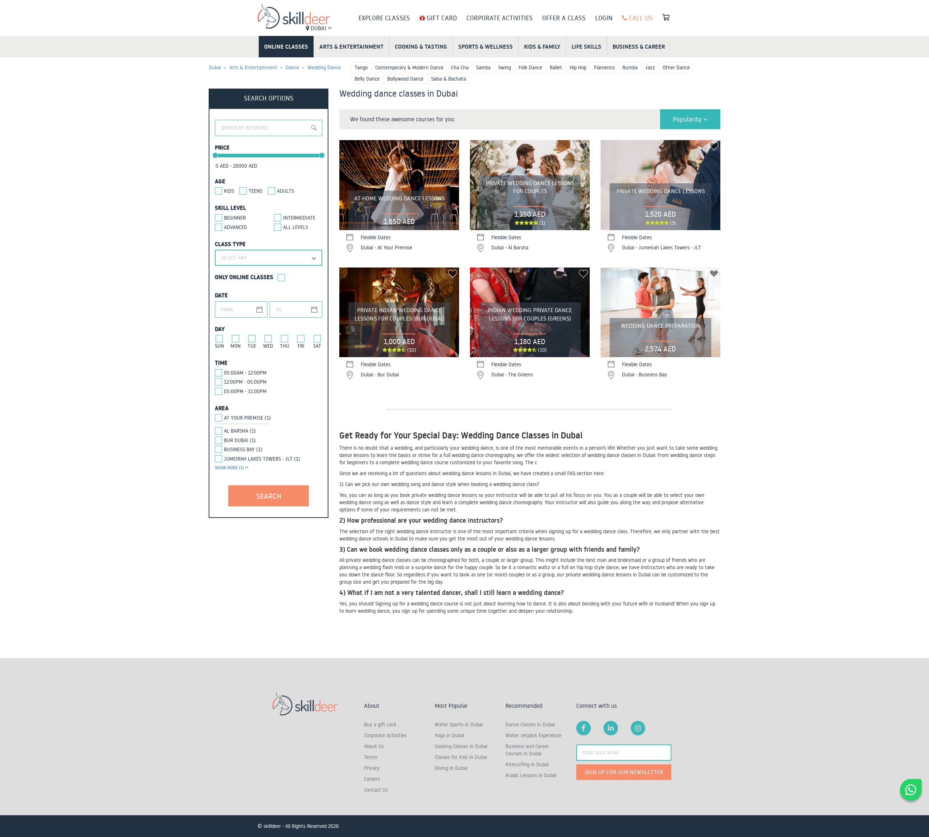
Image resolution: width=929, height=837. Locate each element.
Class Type (230, 244)
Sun (219, 346)
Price (222, 147)
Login (604, 17)
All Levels (295, 227)
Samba (483, 67)
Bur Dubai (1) (240, 440)
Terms (370, 757)
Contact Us (376, 790)
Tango (361, 67)
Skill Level (230, 208)
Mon (235, 346)
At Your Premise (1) (247, 418)
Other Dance (676, 67)
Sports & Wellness (485, 46)
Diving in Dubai (451, 768)
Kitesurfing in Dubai (527, 764)
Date (221, 295)
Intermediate (299, 218)
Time (221, 363)
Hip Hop (578, 67)
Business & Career (639, 46)
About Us (374, 746)
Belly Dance (367, 78)
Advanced (235, 227)
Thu (284, 346)
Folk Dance (530, 67)
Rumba (630, 67)
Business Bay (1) (243, 449)
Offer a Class (564, 17)
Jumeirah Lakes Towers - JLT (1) (262, 459)
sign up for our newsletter (624, 772)
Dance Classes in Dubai (530, 724)
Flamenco (604, 67)
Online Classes (286, 46)
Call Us (640, 17)
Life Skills (586, 46)
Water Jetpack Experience (533, 735)
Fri (301, 346)
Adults (285, 191)
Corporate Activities (499, 17)
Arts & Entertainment (351, 46)
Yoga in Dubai (449, 735)
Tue (251, 346)
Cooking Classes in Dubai (461, 746)
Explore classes (384, 17)
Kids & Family (542, 46)
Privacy (372, 768)
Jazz (650, 67)
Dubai (318, 28)
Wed (268, 346)
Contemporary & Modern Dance (409, 67)
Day (220, 329)
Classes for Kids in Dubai (461, 757)
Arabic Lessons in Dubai (531, 775)
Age (220, 181)
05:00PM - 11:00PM (245, 391)
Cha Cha (459, 67)
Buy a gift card (380, 724)
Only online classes (244, 277)
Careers (372, 779)
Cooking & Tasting (421, 46)
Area (222, 408)
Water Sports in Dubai (459, 724)
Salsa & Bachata (448, 78)
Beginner (235, 218)
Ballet (556, 67)
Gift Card (441, 17)
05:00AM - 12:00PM (245, 372)
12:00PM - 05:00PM (245, 382)
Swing (504, 67)
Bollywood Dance (405, 78)
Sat (317, 346)
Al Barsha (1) (240, 431)
